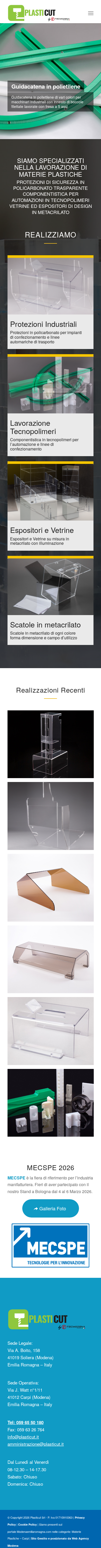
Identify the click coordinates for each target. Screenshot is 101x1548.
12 (63, 133)
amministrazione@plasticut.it (36, 1444)
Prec (4, 76)
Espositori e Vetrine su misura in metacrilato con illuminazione (39, 541)
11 (59, 133)
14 (71, 133)
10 (54, 133)
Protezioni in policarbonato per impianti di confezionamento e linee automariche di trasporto (46, 336)
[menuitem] (90, 13)
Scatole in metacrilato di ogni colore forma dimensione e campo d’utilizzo (43, 635)
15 (75, 133)
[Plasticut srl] (42, 13)
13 (67, 133)
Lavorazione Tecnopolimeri (33, 426)
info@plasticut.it (23, 1436)
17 (83, 133)
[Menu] (90, 13)
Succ (96, 76)
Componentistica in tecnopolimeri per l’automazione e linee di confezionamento (44, 444)
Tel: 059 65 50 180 (26, 1422)
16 (79, 133)
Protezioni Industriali (43, 323)
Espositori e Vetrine (42, 529)
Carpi (25, 1538)
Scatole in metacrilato (45, 624)
